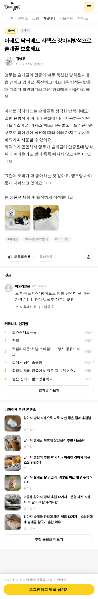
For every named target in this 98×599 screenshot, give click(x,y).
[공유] (88, 257)
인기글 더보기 (49, 390)
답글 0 (48, 307)
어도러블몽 (22, 286)
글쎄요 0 (45, 257)
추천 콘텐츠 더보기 (49, 539)
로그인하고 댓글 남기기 (49, 589)
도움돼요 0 (22, 257)
